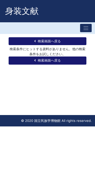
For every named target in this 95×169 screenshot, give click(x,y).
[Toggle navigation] (86, 28)
